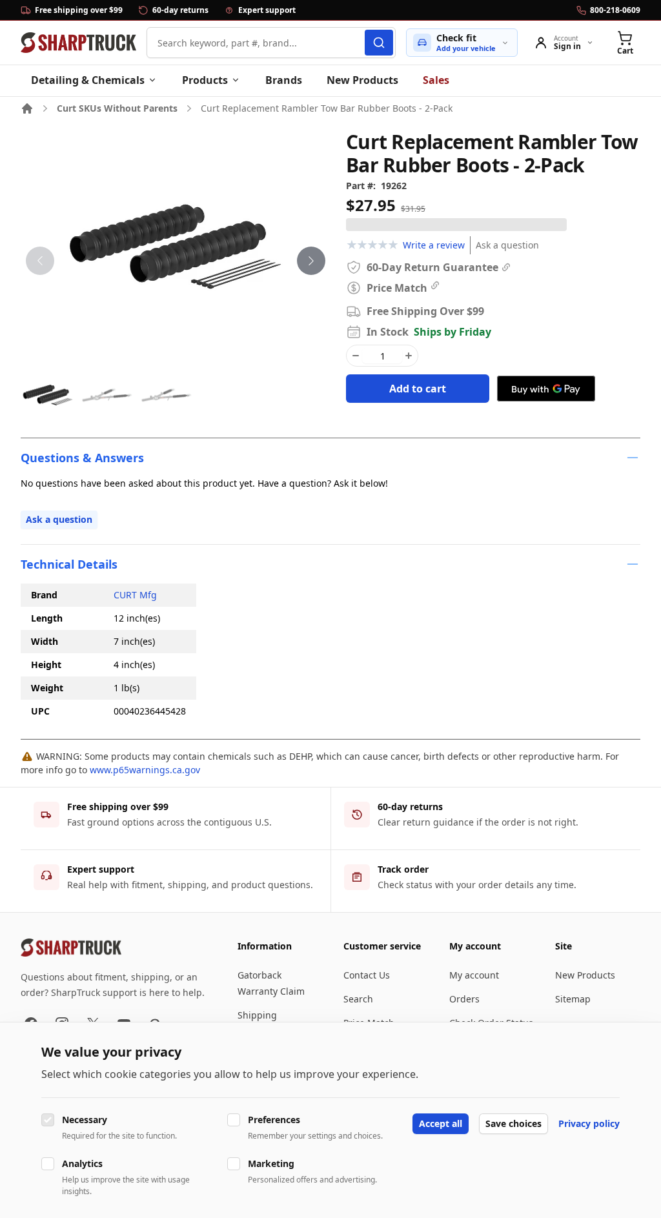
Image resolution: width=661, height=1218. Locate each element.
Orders (464, 999)
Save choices (513, 1123)
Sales (436, 80)
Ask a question (507, 245)
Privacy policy (589, 1123)
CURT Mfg (135, 595)
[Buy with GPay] (546, 388)
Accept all (440, 1123)
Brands (283, 80)
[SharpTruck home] (78, 42)
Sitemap (573, 999)
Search (358, 999)
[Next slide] (311, 261)
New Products (362, 80)
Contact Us (366, 975)
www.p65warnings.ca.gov (145, 770)
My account (474, 975)
